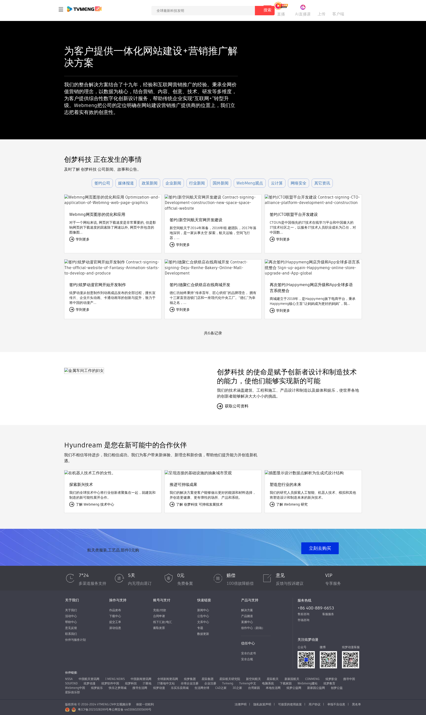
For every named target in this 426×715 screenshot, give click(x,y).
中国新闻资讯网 (141, 679)
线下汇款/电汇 (162, 622)
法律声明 (241, 704)
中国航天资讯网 (89, 679)
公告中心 (203, 616)
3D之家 (237, 688)
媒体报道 (126, 183)
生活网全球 (202, 688)
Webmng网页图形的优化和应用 (97, 214)
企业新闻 (173, 183)
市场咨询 (303, 620)
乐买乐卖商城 (180, 688)
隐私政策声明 (262, 704)
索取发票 (159, 628)
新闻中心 (203, 610)
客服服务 (328, 614)
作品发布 (115, 610)
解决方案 (247, 610)
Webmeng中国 (75, 688)
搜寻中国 (349, 679)
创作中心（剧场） (253, 628)
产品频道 (247, 616)
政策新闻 (150, 183)
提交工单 (115, 622)
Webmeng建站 (308, 683)
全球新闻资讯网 (167, 679)
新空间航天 (253, 679)
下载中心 (115, 616)
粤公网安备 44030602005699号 (130, 709)
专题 (200, 628)
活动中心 (71, 616)
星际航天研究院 (229, 679)
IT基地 (147, 683)
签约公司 (102, 183)
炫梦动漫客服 (351, 647)
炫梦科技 (131, 683)
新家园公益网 (316, 688)
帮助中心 (71, 622)
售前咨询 (303, 614)
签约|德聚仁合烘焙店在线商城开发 (200, 285)
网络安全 (298, 183)
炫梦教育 (329, 683)
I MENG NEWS (115, 679)
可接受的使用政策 (290, 704)
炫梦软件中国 (110, 683)
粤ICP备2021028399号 (93, 709)
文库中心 (203, 622)
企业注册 (210, 683)
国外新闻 (221, 183)
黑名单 (356, 704)
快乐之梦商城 (117, 688)
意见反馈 (71, 628)
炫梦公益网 (293, 688)
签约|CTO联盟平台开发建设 (294, 214)
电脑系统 (268, 683)
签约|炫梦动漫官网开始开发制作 (97, 285)
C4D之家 (221, 688)
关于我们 (71, 610)
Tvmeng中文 (247, 683)
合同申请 (159, 616)
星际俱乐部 (72, 692)
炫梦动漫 (89, 683)
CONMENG (312, 679)
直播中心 (247, 622)
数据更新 (203, 634)
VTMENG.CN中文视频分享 (114, 704)
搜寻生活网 (139, 688)
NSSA (69, 679)
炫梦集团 (190, 679)
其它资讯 (322, 183)
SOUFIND (71, 683)
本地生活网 (273, 688)
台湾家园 (254, 688)
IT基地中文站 (166, 683)
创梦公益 (337, 688)
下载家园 (286, 683)
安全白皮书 (248, 653)
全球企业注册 (189, 683)
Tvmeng (227, 683)
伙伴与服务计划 (75, 640)
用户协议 (314, 704)
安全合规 (247, 659)
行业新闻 (197, 183)
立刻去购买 (320, 548)
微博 (323, 647)
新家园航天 (291, 679)
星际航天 (273, 679)
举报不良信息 (336, 704)
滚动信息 (115, 628)
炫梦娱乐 (97, 688)
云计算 (277, 183)
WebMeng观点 (249, 183)
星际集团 (207, 679)
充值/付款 (159, 610)
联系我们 (71, 634)
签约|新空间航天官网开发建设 (196, 220)
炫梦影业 (331, 679)
